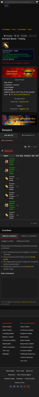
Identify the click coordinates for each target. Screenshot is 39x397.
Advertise (11, 375)
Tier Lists (5, 350)
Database (7, 29)
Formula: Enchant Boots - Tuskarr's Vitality (12, 205)
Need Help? (10, 371)
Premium (19, 379)
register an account (27, 302)
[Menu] (2, 2)
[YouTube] (24, 386)
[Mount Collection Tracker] (19, 120)
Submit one (23, 102)
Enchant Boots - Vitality (11, 178)
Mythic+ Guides (8, 337)
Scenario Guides (26, 350)
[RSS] (28, 386)
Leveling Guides (8, 333)
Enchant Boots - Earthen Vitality (11, 215)
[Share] (37, 2)
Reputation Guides (27, 344)
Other (30, 29)
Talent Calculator (8, 347)
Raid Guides (6, 344)
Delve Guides (7, 330)
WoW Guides (7, 323)
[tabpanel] (19, 185)
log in (18, 302)
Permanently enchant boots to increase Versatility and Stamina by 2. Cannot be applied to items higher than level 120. (17, 55)
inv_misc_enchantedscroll (20, 94)
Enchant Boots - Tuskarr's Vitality (12, 195)
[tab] (9, 135)
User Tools (20, 371)
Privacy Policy (30, 379)
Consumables (21, 29)
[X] (14, 386)
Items (14, 29)
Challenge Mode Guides (28, 354)
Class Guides (7, 327)
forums (28, 266)
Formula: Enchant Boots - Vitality (12, 161)
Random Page (9, 379)
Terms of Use (19, 382)
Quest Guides (25, 340)
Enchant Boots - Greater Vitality (11, 186)
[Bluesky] (17, 386)
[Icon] (5, 45)
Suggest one (23, 109)
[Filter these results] (28, 146)
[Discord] (10, 386)
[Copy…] (25, 146)
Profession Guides (9, 340)
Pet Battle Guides (26, 347)
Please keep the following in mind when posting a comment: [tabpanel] (19, 275)
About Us (29, 371)
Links (25, 36)
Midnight (5, 354)
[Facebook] (21, 386)
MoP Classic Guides (27, 323)
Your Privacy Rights (24, 375)
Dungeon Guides (26, 333)
